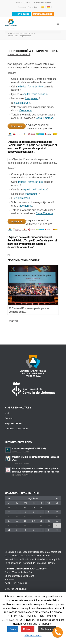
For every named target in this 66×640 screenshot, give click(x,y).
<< (9, 498)
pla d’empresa (22, 102)
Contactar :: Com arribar (27, 7)
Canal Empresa (44, 118)
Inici (18, 2)
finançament (31, 98)
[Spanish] (48, 7)
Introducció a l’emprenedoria (33, 51)
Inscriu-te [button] (16, 126)
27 (9, 507)
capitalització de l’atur (34, 94)
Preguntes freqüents (42, 2)
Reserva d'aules (21, 14)
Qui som (27, 2)
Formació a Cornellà (19, 54)
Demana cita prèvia (42, 14)
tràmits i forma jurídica (31, 86)
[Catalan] (42, 7)
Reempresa (25, 110)
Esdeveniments (20, 33)
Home (10, 33)
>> (57, 498)
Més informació (33, 635)
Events (32, 33)
